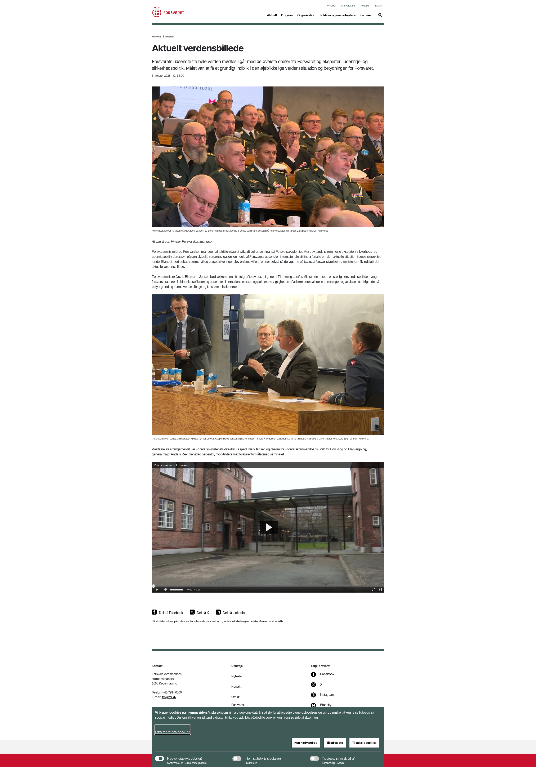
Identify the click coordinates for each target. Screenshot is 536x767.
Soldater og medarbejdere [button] (337, 15)
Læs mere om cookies (172, 732)
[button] (379, 17)
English (379, 5)
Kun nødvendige (305, 742)
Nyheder (331, 5)
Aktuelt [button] (272, 15)
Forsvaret (156, 36)
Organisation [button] (306, 15)
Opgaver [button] (287, 15)
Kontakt (364, 5)
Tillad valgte (334, 742)
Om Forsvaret (348, 5)
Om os (235, 697)
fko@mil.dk (169, 697)
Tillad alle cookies (364, 742)
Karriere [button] (365, 15)
